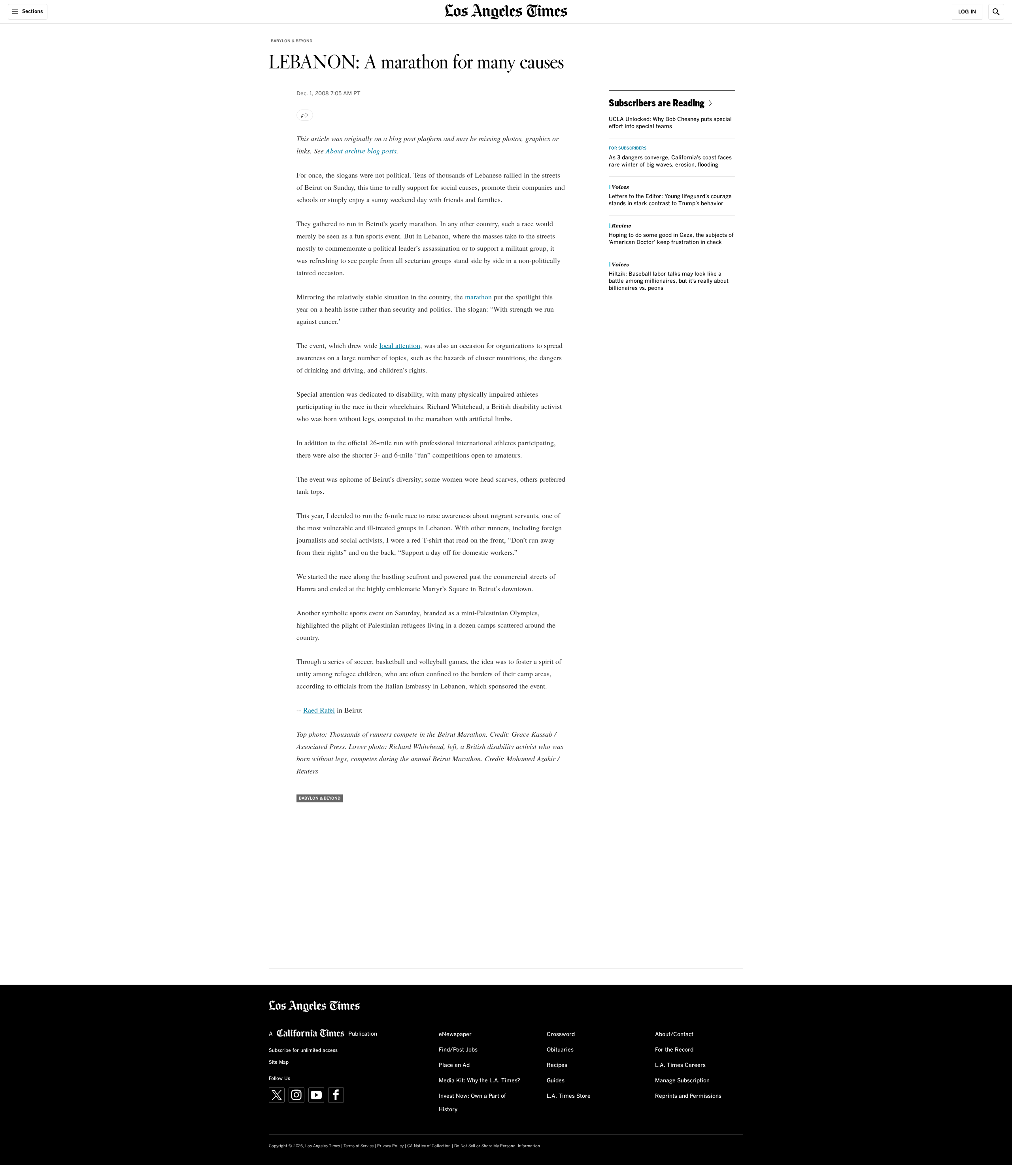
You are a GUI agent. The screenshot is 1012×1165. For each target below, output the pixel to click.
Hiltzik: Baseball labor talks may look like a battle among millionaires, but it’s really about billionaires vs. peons (669, 281)
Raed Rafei (319, 710)
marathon (478, 296)
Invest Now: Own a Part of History (472, 1102)
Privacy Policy (390, 1146)
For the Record (674, 1050)
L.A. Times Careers (680, 1065)
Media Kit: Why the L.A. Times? (479, 1081)
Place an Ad (454, 1065)
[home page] (506, 11)
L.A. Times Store (569, 1096)
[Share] (304, 115)
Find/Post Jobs (458, 1050)
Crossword (561, 1034)
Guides (556, 1081)
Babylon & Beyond (291, 41)
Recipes (557, 1065)
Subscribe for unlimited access (303, 1050)
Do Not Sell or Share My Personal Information (497, 1146)
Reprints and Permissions (688, 1096)
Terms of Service (359, 1146)
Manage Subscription (682, 1081)
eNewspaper (455, 1034)
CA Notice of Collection (429, 1146)
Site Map (279, 1062)
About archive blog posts (361, 150)
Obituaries (560, 1050)
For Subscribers (628, 148)
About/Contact (674, 1034)
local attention (400, 345)
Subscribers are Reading (656, 102)
